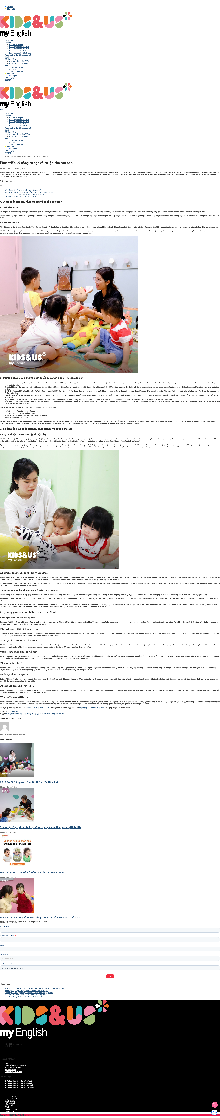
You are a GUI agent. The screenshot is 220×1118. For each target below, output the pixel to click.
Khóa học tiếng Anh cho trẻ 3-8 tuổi (18, 1083)
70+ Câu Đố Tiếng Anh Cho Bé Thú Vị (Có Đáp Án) (29, 782)
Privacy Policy (10, 1070)
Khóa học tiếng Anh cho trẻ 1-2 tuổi (18, 1081)
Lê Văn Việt (9, 1105)
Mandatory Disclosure (13, 1072)
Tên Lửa (8, 1107)
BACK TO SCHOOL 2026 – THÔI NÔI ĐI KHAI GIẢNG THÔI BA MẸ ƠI (34, 989)
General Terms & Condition (15, 1066)
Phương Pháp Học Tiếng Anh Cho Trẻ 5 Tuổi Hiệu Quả (26, 991)
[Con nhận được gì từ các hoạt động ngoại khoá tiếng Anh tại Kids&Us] (17, 822)
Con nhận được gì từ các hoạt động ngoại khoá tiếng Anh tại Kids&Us (40, 827)
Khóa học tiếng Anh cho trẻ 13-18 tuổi (19, 1087)
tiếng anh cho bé (57, 714)
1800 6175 (8, 3)
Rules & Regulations (13, 1068)
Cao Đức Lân (10, 1101)
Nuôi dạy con (19, 168)
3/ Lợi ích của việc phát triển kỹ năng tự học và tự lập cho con (26, 194)
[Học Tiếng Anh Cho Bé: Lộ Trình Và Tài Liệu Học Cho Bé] (17, 867)
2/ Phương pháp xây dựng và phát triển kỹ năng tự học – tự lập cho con (29, 192)
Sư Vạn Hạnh (10, 1103)
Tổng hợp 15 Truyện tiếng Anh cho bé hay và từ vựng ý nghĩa (29, 993)
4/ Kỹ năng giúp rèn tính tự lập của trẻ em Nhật (21, 196)
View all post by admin (9, 734)
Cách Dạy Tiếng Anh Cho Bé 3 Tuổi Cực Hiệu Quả (24, 997)
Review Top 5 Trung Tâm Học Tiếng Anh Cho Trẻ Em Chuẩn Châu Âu (40, 917)
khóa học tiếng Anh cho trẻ (38, 708)
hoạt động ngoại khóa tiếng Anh (91, 708)
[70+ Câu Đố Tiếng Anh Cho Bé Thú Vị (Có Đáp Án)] (17, 777)
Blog (15, 787)
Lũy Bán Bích (10, 1111)
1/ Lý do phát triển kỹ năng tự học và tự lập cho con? (23, 190)
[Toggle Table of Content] (1, 186)
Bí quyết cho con (12, 714)
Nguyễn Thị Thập (12, 1097)
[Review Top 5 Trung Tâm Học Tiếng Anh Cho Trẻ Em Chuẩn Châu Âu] (17, 912)
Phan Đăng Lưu (11, 1109)
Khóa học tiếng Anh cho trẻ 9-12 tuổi (19, 1085)
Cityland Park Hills (12, 1099)
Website (22, 734)
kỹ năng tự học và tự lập (29, 714)
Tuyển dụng (9, 1063)
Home (7, 156)
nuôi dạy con (45, 714)
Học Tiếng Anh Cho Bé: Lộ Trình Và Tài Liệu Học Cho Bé (32, 872)
